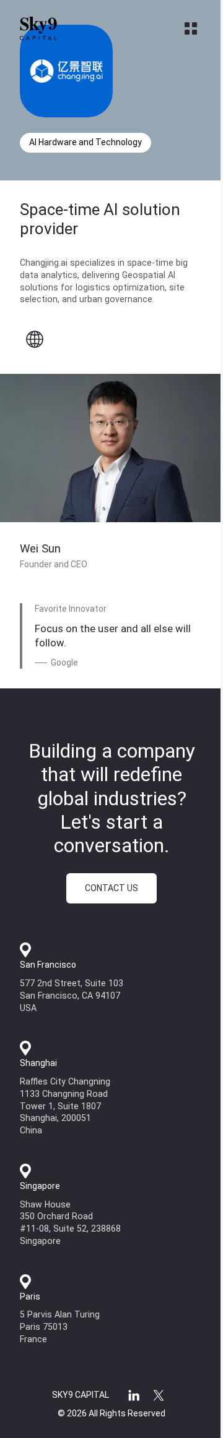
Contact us (111, 888)
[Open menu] (190, 28)
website (35, 339)
